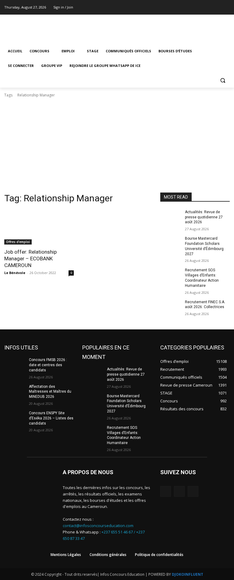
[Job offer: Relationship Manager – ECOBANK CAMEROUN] (39, 227)
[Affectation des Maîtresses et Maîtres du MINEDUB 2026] (14, 391)
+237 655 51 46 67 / (118, 532)
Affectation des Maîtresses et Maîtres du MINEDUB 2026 (50, 391)
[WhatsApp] (193, 491)
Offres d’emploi (18, 242)
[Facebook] (209, 7)
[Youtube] (226, 7)
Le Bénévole (14, 272)
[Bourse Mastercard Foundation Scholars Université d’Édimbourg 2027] (170, 243)
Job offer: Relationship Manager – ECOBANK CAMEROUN (30, 258)
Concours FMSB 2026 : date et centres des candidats (48, 365)
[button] (222, 80)
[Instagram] (217, 7)
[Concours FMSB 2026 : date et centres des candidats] (14, 364)
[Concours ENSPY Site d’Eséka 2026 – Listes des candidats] (14, 418)
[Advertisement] (117, 146)
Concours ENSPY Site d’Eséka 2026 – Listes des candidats (51, 418)
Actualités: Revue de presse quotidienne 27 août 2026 (204, 217)
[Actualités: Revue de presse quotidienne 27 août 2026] (170, 217)
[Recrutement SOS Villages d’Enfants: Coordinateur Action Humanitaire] (170, 275)
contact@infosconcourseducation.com (98, 525)
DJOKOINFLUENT (187, 574)
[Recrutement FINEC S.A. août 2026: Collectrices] (170, 307)
